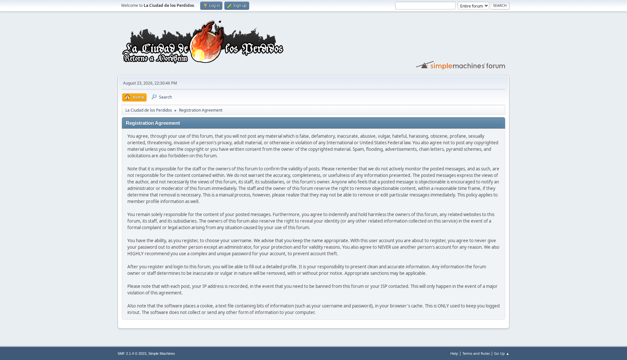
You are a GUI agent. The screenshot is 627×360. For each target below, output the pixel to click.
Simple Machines (161, 353)
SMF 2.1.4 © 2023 (132, 353)
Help (454, 353)
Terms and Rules (476, 353)
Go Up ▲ (501, 353)
